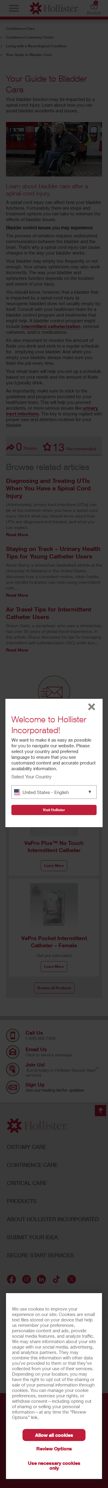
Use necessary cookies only (54, 1465)
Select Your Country (31, 776)
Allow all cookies (54, 1435)
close (91, 706)
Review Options (54, 1448)
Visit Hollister (54, 810)
